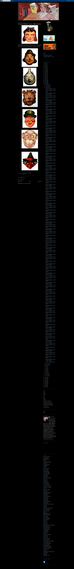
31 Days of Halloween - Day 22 (50, 177)
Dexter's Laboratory (46, 477)
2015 (45, 78)
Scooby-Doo (45, 529)
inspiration (45, 500)
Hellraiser (44, 497)
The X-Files (45, 548)
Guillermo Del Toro (46, 492)
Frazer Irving (45, 484)
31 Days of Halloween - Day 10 (50, 285)
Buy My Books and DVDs (47, 55)
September (47, 363)
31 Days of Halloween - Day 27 (50, 130)
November (47, 86)
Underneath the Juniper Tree (48, 551)
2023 (45, 66)
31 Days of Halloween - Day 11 (50, 275)
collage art (45, 471)
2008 (45, 382)
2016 (45, 77)
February (47, 374)
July (46, 366)
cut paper (44, 475)
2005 (45, 386)
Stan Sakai (45, 530)
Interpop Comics (46, 501)
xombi (44, 554)
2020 (45, 71)
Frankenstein (45, 483)
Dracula (44, 480)
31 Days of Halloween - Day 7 (50, 310)
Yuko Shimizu (45, 555)
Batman (44, 463)
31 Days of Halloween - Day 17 (50, 224)
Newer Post (20, 181)
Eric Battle (45, 481)
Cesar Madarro (45, 468)
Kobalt (44, 506)
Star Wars (45, 531)
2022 (45, 68)
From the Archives (46, 485)
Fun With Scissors (46, 487)
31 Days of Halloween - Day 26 (50, 140)
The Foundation (46, 542)
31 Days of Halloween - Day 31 (50, 95)
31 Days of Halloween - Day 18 (50, 215)
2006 (45, 385)
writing (44, 394)
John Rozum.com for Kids (47, 402)
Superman (45, 535)
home (44, 391)
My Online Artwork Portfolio (47, 403)
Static (44, 533)
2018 (45, 74)
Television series (46, 538)
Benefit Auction (45, 464)
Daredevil (44, 476)
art (43, 395)
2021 (45, 69)
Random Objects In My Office (48, 525)
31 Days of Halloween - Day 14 (50, 250)
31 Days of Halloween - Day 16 (50, 231)
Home (30, 181)
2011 (45, 377)
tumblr (44, 550)
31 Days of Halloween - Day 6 (50, 320)
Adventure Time (46, 456)
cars (44, 467)
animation (45, 458)
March (46, 372)
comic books (45, 472)
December (47, 84)
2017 (45, 75)
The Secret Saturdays (47, 547)
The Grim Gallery (46, 407)
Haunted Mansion (46, 496)
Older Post (40, 181)
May (46, 369)
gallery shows (45, 489)
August (46, 365)
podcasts (44, 522)
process (44, 523)
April (46, 371)
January (46, 375)
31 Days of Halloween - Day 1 (50, 361)
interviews (45, 502)
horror (44, 498)
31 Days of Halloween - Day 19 (50, 205)
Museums (45, 519)
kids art (44, 505)
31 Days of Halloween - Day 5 (50, 329)
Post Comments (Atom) (27, 183)
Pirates (44, 521)
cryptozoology (45, 473)
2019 (45, 72)
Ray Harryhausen (46, 527)
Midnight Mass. (46, 513)
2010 (45, 379)
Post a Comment (21, 179)
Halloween (45, 493)
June (46, 368)
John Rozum (45, 560)
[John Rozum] (44, 562)
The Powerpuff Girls (46, 546)
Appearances (45, 459)
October (46, 87)
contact (44, 399)
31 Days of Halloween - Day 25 (50, 149)
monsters (44, 517)
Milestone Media (46, 514)
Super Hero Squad (46, 534)
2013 (45, 81)
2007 (45, 383)
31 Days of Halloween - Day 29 (50, 111)
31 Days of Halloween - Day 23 (50, 168)
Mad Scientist (45, 510)
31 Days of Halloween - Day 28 (50, 121)
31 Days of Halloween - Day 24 (50, 158)
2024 (45, 65)
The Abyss (45, 539)
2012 (45, 83)
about (44, 393)
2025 (45, 63)
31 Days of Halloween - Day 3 (50, 343)
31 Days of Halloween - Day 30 (50, 102)
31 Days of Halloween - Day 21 (50, 187)
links (44, 398)
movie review (45, 518)
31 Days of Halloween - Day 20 (50, 196)
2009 (45, 380)
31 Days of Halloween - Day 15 (50, 240)
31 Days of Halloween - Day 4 (50, 336)
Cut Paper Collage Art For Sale (48, 56)
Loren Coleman (45, 509)
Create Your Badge (46, 563)
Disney (44, 479)
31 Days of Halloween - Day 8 (50, 301)
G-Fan (44, 488)
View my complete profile (48, 439)
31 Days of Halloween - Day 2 (50, 352)
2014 (45, 80)
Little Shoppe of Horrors (47, 508)
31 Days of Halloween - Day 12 (50, 266)
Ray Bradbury (45, 526)
